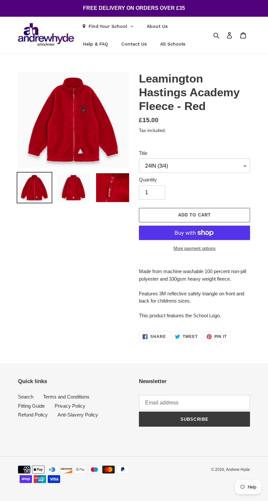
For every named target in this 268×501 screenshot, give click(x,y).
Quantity (148, 179)
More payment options (195, 248)
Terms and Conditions (66, 396)
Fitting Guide (31, 406)
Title (143, 153)
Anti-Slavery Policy (78, 415)
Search (25, 396)
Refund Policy (33, 415)
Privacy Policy (70, 406)
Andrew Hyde (238, 469)
